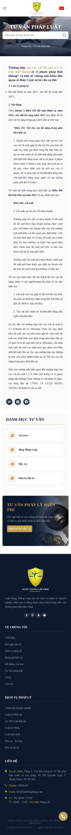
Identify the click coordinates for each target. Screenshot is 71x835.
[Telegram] (38, 615)
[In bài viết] (18, 401)
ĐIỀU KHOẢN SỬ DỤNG (51, 828)
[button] (4, 8)
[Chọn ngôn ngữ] (64, 8)
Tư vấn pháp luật (42, 46)
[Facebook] (26, 615)
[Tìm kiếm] (64, 35)
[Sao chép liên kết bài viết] (9, 401)
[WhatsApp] (32, 615)
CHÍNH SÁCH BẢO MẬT (19, 828)
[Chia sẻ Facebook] (26, 401)
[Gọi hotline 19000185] (63, 816)
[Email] (44, 615)
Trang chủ (26, 46)
